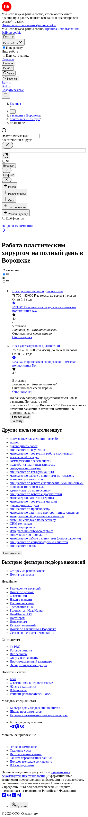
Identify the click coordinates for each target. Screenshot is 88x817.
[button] (6, 82)
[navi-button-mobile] (6, 95)
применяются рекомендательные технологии (36, 774)
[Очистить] (7, 145)
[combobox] (20, 136)
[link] (9, 73)
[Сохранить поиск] (6, 156)
